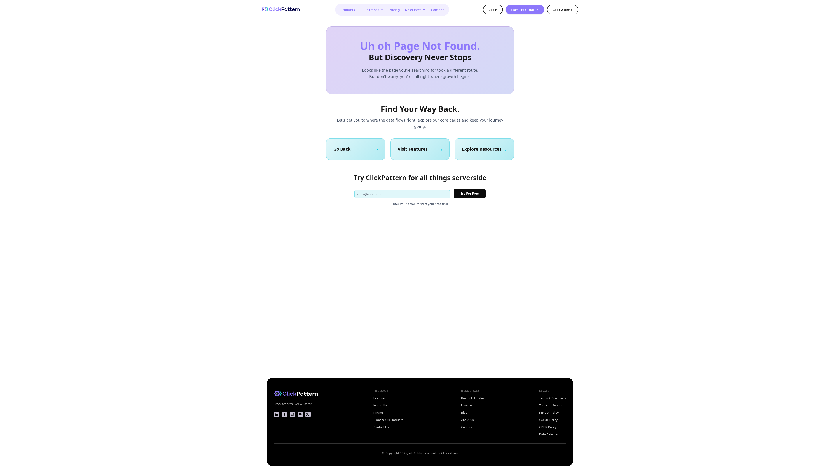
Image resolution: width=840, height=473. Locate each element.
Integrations (381, 405)
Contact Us (381, 427)
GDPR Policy (547, 427)
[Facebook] (284, 414)
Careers (466, 427)
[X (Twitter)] (308, 414)
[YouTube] (300, 414)
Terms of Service (551, 405)
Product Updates (473, 398)
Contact (437, 10)
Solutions (371, 10)
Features (379, 398)
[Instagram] (292, 414)
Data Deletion (548, 434)
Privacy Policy (549, 412)
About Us (467, 420)
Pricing (394, 10)
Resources (413, 10)
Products (347, 10)
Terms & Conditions (552, 398)
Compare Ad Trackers (388, 420)
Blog (464, 412)
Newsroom (468, 405)
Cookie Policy (548, 420)
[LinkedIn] (276, 414)
